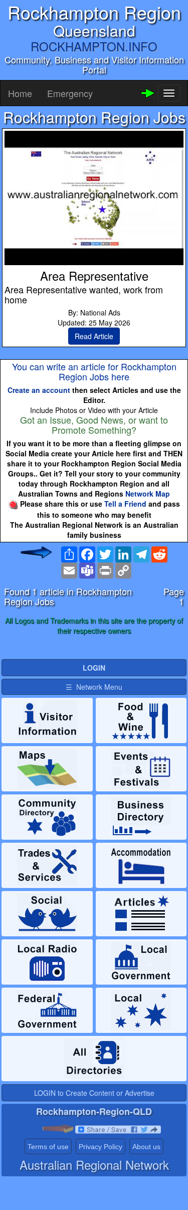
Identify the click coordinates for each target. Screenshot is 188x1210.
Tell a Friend (125, 504)
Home (20, 93)
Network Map (147, 494)
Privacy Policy (100, 1147)
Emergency (70, 93)
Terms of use (48, 1147)
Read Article (94, 336)
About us (146, 1147)
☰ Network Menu (94, 687)
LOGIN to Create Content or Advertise (94, 1093)
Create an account (39, 390)
